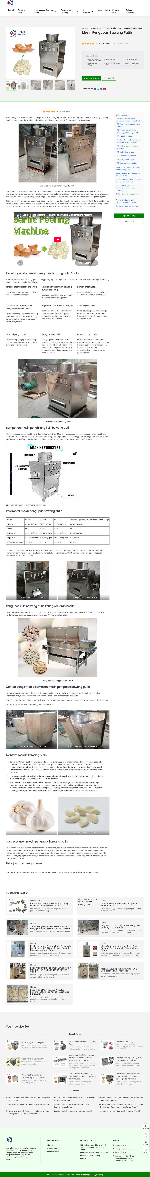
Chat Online (129, 221)
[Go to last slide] (9, 85)
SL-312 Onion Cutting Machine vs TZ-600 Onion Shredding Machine (74, 1099)
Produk (114, 28)
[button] (11, 85)
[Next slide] (71, 85)
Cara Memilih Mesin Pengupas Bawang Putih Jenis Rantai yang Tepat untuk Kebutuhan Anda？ (121, 1105)
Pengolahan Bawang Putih (100, 28)
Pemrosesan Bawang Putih (43, 11)
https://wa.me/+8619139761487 (85, 872)
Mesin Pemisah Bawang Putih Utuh (94, 1152)
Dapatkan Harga (91, 78)
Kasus (99, 10)
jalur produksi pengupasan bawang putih (73, 120)
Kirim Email (109, 78)
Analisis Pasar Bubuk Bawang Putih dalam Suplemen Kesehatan (71, 1105)
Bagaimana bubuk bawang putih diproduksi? (73, 1111)
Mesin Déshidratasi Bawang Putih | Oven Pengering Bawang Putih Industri (94, 1147)
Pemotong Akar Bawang (90, 1155)
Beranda (85, 28)
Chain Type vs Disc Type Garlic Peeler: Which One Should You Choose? (121, 1099)
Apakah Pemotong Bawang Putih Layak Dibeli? (120, 1111)
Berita (107, 10)
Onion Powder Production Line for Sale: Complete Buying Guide (28, 1099)
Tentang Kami (21, 11)
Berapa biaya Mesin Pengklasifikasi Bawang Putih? (28, 1104)
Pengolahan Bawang (66, 11)
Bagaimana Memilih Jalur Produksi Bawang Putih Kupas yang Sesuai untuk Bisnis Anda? (28, 1112)
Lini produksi (86, 11)
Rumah (11, 10)
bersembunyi (124, 115)
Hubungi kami (115, 11)
